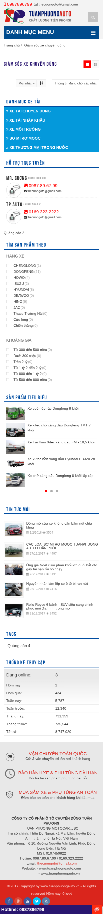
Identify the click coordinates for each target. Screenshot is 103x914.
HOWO (21, 277)
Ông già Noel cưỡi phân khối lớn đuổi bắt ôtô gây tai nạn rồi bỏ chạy (61, 567)
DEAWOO (23, 295)
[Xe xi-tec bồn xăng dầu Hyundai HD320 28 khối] (15, 463)
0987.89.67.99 (43, 185)
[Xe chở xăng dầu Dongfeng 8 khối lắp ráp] (15, 480)
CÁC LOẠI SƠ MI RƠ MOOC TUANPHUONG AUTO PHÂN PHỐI (62, 546)
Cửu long (22, 319)
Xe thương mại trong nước (38, 147)
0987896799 (19, 4)
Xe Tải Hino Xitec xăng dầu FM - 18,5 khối (61, 442)
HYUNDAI (23, 289)
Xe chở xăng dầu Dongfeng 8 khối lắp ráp (61, 476)
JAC (18, 307)
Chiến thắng (25, 325)
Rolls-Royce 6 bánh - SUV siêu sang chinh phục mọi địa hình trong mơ (59, 606)
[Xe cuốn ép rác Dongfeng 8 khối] (15, 413)
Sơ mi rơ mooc (24, 138)
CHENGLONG (26, 265)
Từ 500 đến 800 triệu (32, 379)
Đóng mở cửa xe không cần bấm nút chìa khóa (59, 525)
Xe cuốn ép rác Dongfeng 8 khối (53, 408)
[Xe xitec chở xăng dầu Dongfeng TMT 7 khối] (15, 430)
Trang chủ (12, 45)
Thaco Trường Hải (30, 313)
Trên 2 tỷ (22, 361)
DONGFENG (26, 271)
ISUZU (20, 283)
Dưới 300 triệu (26, 355)
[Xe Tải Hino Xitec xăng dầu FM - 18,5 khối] (15, 447)
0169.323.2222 (43, 211)
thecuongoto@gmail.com (58, 4)
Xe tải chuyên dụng (29, 111)
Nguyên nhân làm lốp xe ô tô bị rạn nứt (57, 584)
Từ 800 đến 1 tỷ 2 (29, 373)
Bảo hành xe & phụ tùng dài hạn (58, 772)
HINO (19, 301)
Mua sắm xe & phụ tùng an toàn (58, 792)
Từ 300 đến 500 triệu (32, 349)
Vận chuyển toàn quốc (58, 753)
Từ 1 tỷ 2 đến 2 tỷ (29, 367)
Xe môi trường (24, 129)
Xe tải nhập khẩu (26, 120)
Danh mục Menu (30, 32)
